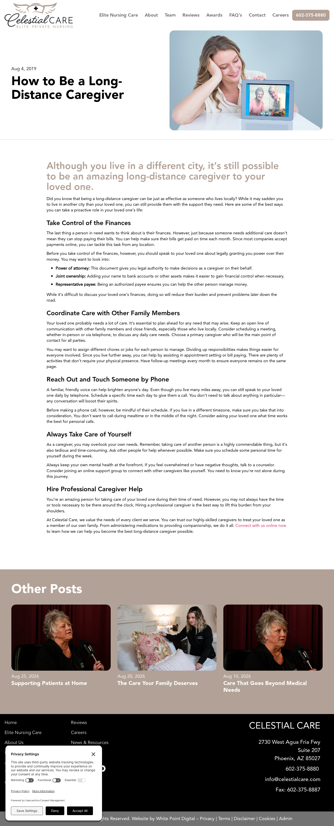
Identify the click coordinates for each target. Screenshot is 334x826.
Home (11, 722)
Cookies (267, 818)
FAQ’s (235, 15)
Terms (224, 818)
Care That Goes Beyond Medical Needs (265, 687)
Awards (214, 15)
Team (170, 15)
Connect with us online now (260, 525)
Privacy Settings (86, 752)
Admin (285, 818)
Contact (257, 15)
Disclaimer (244, 818)
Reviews (190, 15)
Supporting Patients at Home (49, 683)
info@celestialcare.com (292, 779)
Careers (280, 15)
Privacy (207, 818)
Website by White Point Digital (163, 818)
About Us (14, 742)
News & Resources (90, 742)
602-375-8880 (311, 15)
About (151, 15)
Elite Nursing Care (118, 15)
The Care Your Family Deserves (157, 683)
